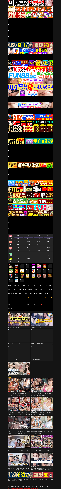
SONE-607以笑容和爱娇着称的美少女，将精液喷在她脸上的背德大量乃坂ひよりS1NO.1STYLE (41, 395)
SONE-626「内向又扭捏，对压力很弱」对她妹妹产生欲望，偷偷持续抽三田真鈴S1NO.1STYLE (41, 414)
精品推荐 (18, 235)
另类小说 (18, 261)
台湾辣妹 (18, 241)
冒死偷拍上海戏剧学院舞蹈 (37, 343)
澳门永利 (30, 285)
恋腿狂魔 (48, 247)
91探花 (28, 244)
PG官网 (14, 285)
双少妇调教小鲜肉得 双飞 (37, 359)
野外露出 (48, 244)
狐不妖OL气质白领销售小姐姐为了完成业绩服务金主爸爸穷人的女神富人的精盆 (18, 469)
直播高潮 (35, 289)
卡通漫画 (18, 253)
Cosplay (38, 238)
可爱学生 (38, 247)
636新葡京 (33, 297)
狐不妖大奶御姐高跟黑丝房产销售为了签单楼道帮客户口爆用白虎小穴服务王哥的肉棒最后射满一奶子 (42, 470)
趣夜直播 (30, 293)
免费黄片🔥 (43, 297)
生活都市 (18, 258)
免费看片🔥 (26, 297)
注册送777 (45, 285)
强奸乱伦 (28, 235)
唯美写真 (38, 253)
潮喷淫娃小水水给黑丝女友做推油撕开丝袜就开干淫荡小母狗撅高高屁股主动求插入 (19, 432)
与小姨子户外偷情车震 (36, 327)
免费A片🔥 (16, 304)
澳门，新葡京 (27, 301)
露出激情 (28, 253)
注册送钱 (39, 285)
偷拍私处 (25, 293)
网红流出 (38, 244)
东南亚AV (48, 241)
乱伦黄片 (20, 293)
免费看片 (33, 301)
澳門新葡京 (15, 297)
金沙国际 (21, 301)
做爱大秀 (38, 301)
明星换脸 (28, 250)
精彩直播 (41, 289)
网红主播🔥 (10, 308)
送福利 (50, 285)
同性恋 (48, 255)
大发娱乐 (10, 297)
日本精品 (28, 238)
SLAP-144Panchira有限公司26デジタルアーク (41, 450)
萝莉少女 (48, 235)
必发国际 (40, 293)
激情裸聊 (38, 297)
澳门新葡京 (46, 293)
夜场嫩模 (35, 293)
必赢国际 (19, 289)
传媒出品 (18, 255)
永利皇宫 (21, 297)
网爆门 (48, 253)
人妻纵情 (38, 258)
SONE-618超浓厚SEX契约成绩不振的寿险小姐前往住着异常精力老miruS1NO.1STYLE (18, 394)
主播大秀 (10, 293)
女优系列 (28, 247)
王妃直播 (15, 293)
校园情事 (28, 258)
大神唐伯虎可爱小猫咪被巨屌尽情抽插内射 (18, 450)
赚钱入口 (34, 304)
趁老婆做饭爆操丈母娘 (13, 327)
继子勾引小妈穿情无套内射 (14, 343)
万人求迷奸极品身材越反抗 (14, 359)
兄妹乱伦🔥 (22, 304)
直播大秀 (43, 301)
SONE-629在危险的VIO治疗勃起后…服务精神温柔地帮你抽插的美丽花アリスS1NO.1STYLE (41, 432)
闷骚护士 (48, 250)
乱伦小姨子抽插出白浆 (13, 375)
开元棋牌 (19, 285)
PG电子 (34, 285)
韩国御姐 (28, 241)
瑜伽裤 (38, 250)
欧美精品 (38, 235)
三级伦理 (18, 238)
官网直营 (24, 285)
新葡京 (9, 289)
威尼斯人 (10, 285)
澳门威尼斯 (49, 301)
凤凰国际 (24, 289)
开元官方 (10, 301)
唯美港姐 (38, 241)
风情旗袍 (18, 250)
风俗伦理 (48, 258)
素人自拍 (48, 238)
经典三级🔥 (10, 304)
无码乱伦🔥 (50, 297)
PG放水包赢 (30, 289)
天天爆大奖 (15, 301)
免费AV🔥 (45, 304)
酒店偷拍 (50, 289)
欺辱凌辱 (18, 244)
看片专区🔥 (28, 304)
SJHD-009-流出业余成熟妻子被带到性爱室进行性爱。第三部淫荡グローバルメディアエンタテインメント (19, 414)
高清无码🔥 (40, 304)
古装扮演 (18, 247)
